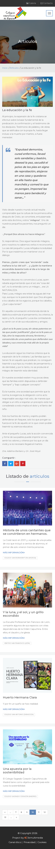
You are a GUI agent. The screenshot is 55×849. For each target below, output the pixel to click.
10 (33, 812)
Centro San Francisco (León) (17, 643)
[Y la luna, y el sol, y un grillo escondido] (27, 590)
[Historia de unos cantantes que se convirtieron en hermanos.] (27, 508)
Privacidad (29, 842)
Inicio (5, 68)
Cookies (42, 842)
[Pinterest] (22, 463)
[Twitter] (10, 463)
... (10, 812)
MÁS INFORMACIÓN (13, 552)
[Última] (16, 817)
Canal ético (15, 842)
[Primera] (5, 812)
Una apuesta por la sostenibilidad (17, 770)
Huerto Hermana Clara (20, 697)
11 (38, 812)
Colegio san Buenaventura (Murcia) (20, 558)
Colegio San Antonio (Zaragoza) (19, 714)
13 (5, 817)
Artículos (14, 68)
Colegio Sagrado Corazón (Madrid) (20, 796)
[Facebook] (4, 463)
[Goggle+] (16, 463)
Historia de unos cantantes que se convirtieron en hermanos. (27, 531)
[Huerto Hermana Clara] (27, 675)
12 (45, 812)
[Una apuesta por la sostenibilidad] (27, 746)
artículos (39, 476)
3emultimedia (35, 837)
